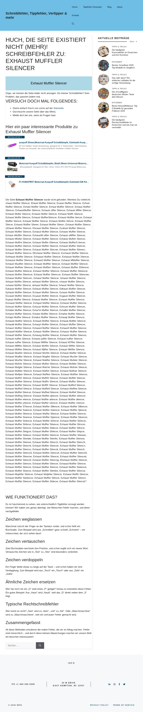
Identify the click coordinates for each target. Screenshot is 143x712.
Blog (109, 7)
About (119, 7)
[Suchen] (40, 645)
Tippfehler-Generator (92, 7)
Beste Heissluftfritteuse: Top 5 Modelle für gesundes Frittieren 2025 (124, 108)
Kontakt (75, 15)
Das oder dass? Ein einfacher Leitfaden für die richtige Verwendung (123, 80)
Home (75, 7)
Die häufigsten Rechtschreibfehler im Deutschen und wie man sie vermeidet (124, 124)
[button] (73, 24)
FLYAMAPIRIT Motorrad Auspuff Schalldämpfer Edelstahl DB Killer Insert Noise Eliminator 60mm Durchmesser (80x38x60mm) (54, 182)
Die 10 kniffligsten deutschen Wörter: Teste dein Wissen (123, 94)
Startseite (58, 108)
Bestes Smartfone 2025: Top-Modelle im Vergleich (123, 66)
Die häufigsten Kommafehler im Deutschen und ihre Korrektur (124, 52)
